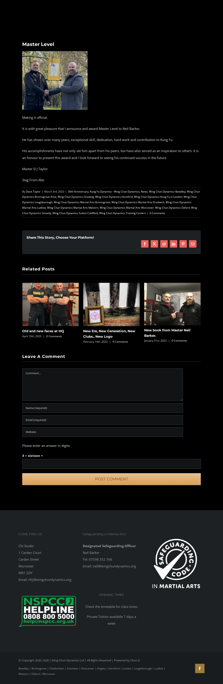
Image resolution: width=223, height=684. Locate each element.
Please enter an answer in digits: (46, 445)
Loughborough (143, 668)
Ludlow (159, 668)
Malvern (24, 674)
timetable (108, 606)
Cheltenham (56, 668)
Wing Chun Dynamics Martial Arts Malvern (72, 208)
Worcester (48, 674)
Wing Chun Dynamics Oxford (172, 208)
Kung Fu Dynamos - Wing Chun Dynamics (115, 191)
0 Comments (157, 213)
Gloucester (87, 668)
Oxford (35, 674)
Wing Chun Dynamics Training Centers (122, 213)
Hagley (101, 668)
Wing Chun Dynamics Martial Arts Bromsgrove (82, 202)
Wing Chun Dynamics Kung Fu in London (158, 197)
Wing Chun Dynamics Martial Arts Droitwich (138, 202)
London (126, 668)
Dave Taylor (33, 191)
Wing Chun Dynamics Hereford (114, 197)
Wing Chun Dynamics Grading (76, 197)
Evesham (72, 668)
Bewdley (24, 668)
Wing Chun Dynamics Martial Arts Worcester (127, 208)
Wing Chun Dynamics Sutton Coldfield (75, 213)
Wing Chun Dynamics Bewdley (167, 191)
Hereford (114, 668)
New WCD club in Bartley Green (171, 331)
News (144, 191)
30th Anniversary (78, 191)
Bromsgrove (39, 668)
